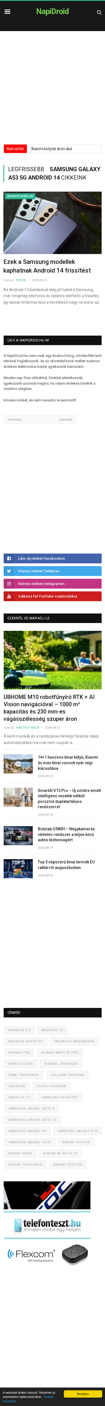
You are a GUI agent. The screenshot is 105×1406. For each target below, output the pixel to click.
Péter (21, 280)
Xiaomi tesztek (67, 1164)
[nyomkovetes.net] (49, 1267)
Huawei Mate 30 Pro (60, 1052)
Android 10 (52, 1030)
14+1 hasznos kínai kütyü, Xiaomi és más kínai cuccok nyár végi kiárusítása (68, 762)
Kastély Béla (27, 727)
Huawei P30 (19, 1052)
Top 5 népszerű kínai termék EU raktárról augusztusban (66, 865)
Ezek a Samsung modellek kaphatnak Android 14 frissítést (47, 266)
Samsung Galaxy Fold (29, 1142)
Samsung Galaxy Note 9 (31, 1108)
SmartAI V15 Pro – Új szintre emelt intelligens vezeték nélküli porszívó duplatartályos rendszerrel (69, 798)
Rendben (83, 1394)
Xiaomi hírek (20, 1153)
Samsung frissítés (59, 1097)
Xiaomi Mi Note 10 (60, 1153)
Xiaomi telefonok (25, 1164)
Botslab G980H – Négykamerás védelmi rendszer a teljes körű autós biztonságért (66, 834)
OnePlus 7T (19, 1097)
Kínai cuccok (20, 1064)
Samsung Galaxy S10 (77, 1131)
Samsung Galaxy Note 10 (32, 1120)
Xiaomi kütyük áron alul (51, 149)
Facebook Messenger (74, 1041)
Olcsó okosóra (51, 1086)
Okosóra (16, 1086)
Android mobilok (20, 196)
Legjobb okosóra (67, 1075)
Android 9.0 (19, 1030)
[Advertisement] (52, 86)
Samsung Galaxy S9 (27, 1131)
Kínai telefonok (23, 1075)
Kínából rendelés (61, 1064)
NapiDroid (52, 11)
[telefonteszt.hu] (47, 1238)
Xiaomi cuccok (76, 1142)
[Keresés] (99, 12)
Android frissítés (25, 1041)
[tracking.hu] (47, 1208)
